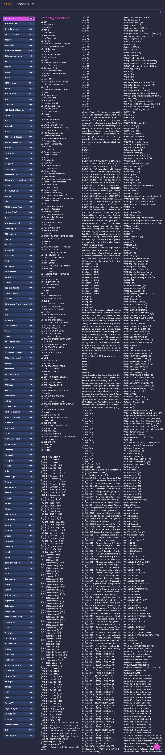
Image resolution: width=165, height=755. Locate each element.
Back (8, 4)
